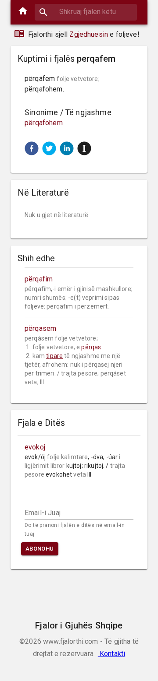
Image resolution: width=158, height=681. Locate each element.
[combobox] (86, 11)
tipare (54, 355)
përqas (91, 347)
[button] (32, 148)
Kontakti (111, 653)
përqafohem (44, 123)
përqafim (39, 279)
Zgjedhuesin (88, 34)
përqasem (40, 328)
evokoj (35, 447)
